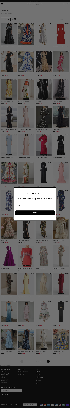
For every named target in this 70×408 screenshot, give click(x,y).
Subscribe (35, 213)
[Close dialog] (55, 189)
